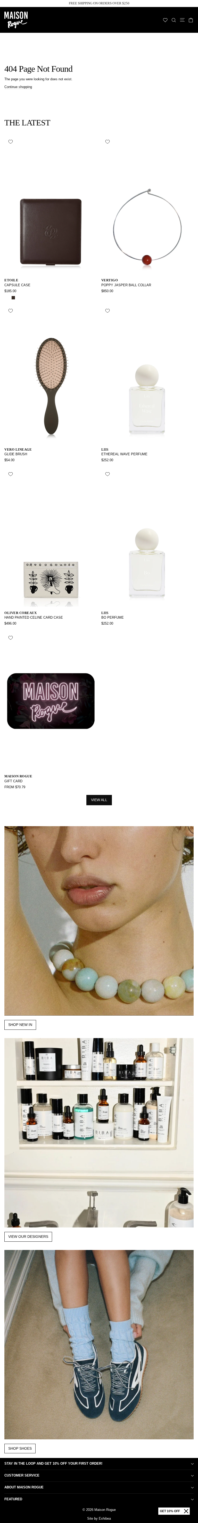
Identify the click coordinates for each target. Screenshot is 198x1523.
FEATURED (13, 1499)
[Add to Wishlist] (10, 141)
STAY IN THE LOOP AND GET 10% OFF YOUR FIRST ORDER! (53, 1463)
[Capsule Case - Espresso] (13, 298)
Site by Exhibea (99, 1518)
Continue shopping (18, 87)
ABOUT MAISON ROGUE (24, 1487)
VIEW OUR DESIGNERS (28, 1236)
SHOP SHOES (20, 1448)
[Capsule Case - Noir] (7, 298)
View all (99, 800)
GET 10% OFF (170, 1511)
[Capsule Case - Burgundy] (19, 298)
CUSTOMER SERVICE (21, 1475)
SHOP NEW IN (20, 1025)
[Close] (186, 1511)
